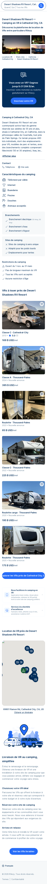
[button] (26, 669)
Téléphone (10, 167)
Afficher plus (9, 156)
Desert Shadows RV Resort (27, 59)
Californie (32, 57)
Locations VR (7, 57)
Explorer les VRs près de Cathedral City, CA (23, 575)
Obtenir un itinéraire (23, 712)
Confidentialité (17, 879)
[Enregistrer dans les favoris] (42, 304)
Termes (5, 879)
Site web (25, 167)
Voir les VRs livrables (23, 851)
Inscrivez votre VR (23, 101)
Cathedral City (7, 59)
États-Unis (20, 57)
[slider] (11, 335)
